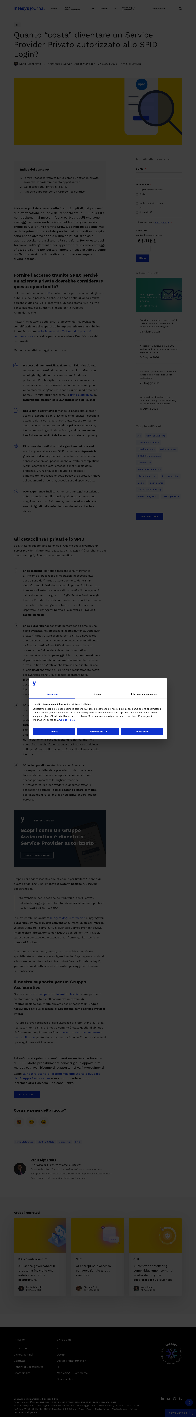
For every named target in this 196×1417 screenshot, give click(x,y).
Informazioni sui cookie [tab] (143, 694)
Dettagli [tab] (98, 694)
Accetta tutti (142, 731)
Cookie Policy (67, 720)
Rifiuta (54, 731)
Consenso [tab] (52, 694)
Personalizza (96, 731)
